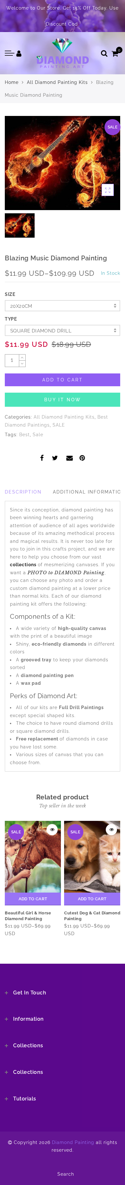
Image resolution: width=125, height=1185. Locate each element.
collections (24, 564)
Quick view (52, 829)
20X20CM (21, 306)
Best (24, 434)
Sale (38, 434)
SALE (59, 425)
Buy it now (62, 399)
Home (12, 82)
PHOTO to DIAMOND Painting (66, 573)
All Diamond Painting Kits (57, 82)
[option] (62, 163)
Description (23, 491)
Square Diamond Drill (40, 331)
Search (65, 1174)
